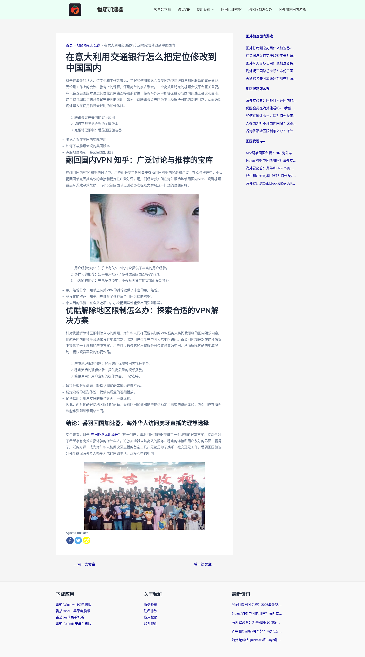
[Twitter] (78, 540)
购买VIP (184, 9)
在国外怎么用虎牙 (104, 434)
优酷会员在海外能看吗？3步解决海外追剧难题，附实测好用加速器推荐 (271, 108)
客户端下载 (162, 9)
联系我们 (150, 623)
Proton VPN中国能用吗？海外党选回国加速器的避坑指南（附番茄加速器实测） (271, 160)
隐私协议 (150, 611)
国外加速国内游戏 (292, 9)
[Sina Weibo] (86, 540)
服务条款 (150, 604)
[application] (212, 9)
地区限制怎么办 (260, 9)
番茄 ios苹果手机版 (70, 617)
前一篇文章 (84, 564)
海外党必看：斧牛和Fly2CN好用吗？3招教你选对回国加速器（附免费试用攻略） (271, 168)
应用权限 (150, 617)
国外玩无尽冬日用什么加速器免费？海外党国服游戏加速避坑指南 (271, 63)
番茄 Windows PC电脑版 (73, 604)
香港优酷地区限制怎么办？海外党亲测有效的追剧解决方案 (271, 131)
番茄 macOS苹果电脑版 (73, 611)
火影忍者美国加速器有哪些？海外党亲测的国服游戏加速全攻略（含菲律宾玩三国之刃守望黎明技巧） (271, 78)
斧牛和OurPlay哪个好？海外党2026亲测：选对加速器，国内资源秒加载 (271, 176)
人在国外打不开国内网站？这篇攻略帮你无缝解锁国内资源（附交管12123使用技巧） (271, 123)
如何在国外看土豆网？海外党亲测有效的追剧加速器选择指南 (271, 116)
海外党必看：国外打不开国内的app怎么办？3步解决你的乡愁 (271, 100)
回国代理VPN (231, 9)
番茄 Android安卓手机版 (73, 623)
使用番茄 (203, 9)
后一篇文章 (205, 564)
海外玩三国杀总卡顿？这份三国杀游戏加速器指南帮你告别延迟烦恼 (271, 71)
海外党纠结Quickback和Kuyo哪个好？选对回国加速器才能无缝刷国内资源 (271, 183)
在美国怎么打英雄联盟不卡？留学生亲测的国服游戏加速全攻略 (271, 56)
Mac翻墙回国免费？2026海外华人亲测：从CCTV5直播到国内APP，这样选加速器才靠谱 (271, 153)
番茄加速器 (110, 9)
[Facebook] (70, 540)
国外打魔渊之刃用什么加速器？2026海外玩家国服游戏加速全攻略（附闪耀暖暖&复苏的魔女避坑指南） (271, 48)
